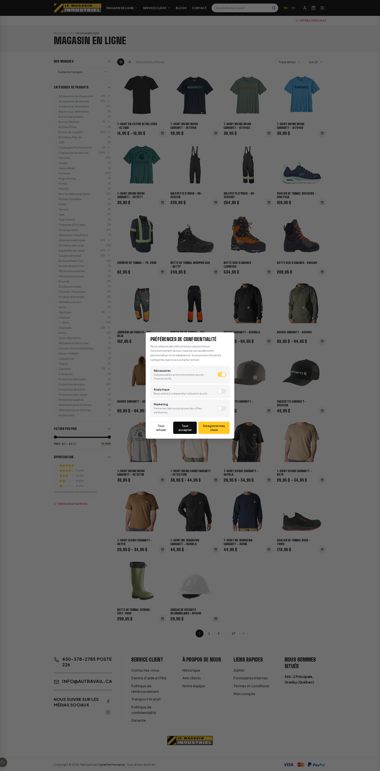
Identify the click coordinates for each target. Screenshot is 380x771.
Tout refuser (161, 428)
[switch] (222, 374)
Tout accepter (185, 428)
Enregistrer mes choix (214, 428)
